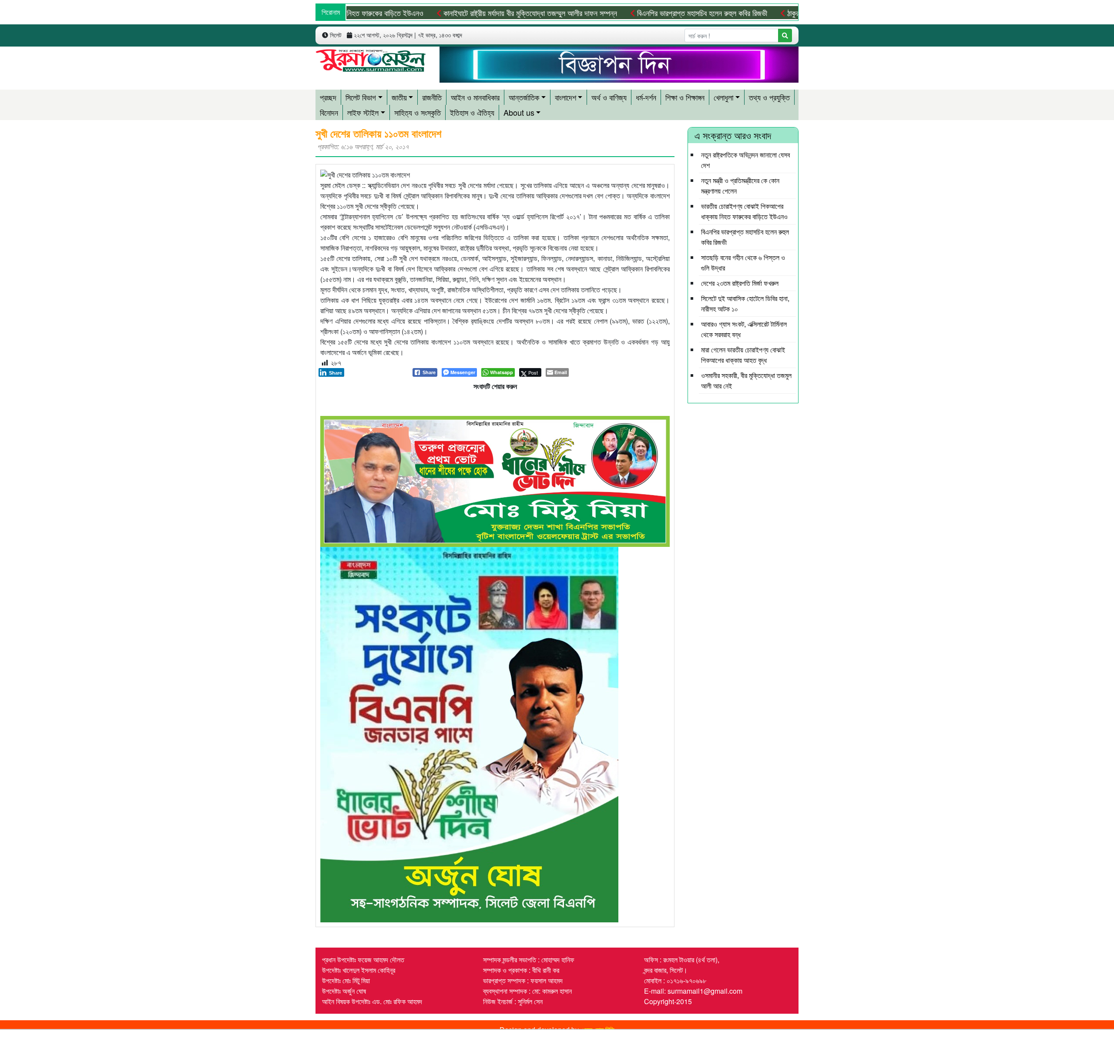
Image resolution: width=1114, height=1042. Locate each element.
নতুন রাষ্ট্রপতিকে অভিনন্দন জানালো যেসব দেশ (745, 160)
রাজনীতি (432, 97)
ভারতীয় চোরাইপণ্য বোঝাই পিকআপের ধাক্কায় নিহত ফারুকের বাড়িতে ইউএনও (744, 211)
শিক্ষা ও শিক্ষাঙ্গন (685, 97)
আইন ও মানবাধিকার (475, 97)
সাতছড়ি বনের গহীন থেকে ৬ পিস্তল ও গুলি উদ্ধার (743, 262)
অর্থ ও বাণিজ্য (609, 97)
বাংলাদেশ (565, 97)
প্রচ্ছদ (328, 97)
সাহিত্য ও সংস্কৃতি (417, 112)
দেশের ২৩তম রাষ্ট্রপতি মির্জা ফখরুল (739, 283)
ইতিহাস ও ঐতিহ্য (472, 112)
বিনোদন (329, 112)
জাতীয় (399, 97)
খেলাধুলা (723, 97)
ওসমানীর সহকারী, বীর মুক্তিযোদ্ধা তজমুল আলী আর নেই (746, 380)
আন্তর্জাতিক (524, 97)
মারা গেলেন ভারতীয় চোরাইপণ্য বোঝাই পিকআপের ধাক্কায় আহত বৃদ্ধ (743, 355)
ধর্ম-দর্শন (646, 97)
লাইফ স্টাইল (363, 112)
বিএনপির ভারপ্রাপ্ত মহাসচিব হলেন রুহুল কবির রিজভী (663, 12)
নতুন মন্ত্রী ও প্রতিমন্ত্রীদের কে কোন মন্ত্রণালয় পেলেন (740, 185)
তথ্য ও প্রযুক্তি (769, 97)
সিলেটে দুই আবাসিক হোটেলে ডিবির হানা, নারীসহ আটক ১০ (745, 303)
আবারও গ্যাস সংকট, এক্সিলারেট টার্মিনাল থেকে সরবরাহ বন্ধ (744, 329)
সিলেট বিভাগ (361, 97)
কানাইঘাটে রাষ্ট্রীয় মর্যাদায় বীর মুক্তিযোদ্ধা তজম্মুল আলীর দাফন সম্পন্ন (492, 12)
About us (518, 112)
